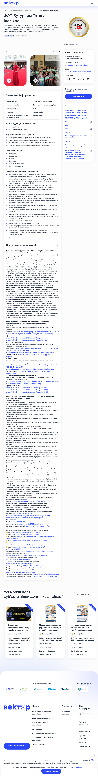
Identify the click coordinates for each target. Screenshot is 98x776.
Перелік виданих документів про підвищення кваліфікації (76, 146)
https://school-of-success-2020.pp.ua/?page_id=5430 (26, 340)
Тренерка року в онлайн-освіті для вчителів (76, 137)
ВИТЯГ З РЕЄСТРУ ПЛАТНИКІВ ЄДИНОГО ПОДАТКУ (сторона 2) (76, 117)
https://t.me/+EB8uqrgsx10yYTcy (37, 526)
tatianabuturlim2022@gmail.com (76, 65)
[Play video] (79, 28)
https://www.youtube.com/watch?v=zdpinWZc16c (31, 501)
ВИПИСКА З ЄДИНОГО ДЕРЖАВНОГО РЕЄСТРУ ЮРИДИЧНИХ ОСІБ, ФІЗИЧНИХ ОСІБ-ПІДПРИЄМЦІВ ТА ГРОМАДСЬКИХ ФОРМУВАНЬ (75, 154)
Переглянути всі (78, 96)
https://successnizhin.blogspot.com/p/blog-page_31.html (28, 516)
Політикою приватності (76, 767)
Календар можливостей (41, 718)
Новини (82, 718)
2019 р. (67, 128)
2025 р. (67, 132)
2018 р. (67, 121)
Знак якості (69, 141)
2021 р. (67, 125)
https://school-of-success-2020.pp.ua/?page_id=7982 (26, 388)
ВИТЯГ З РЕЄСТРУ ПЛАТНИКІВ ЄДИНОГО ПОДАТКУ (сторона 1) (76, 111)
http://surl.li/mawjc (26, 513)
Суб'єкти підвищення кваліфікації (21, 10)
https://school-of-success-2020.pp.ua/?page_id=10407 (27, 392)
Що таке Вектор (85, 714)
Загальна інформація (20, 95)
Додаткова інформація (21, 245)
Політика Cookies (85, 747)
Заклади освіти (38, 729)
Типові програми (38, 744)
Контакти (82, 742)
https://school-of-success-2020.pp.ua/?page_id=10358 (27, 390)
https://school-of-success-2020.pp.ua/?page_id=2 (25, 338)
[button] (92, 3)
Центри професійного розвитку (44, 733)
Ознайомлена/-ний (51, 771)
